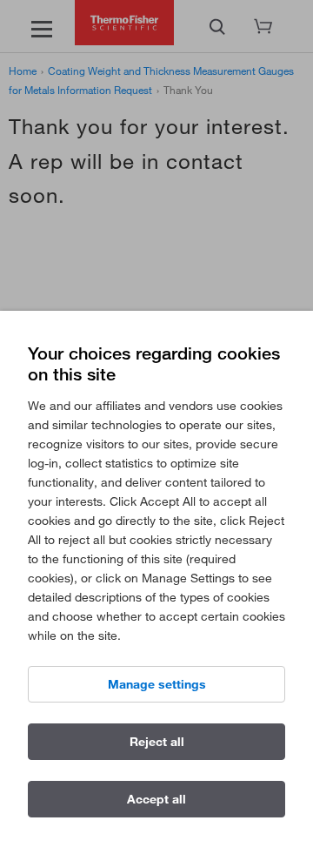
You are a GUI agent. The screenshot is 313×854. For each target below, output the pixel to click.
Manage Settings (157, 684)
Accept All (156, 799)
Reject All (157, 742)
